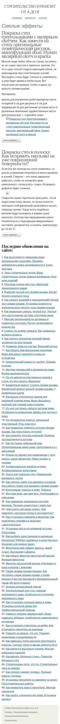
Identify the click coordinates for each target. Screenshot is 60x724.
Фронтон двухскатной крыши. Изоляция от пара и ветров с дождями (29, 565)
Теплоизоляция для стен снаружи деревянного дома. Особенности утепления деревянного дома (28, 594)
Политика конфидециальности (16, 716)
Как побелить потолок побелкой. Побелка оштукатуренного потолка (28, 437)
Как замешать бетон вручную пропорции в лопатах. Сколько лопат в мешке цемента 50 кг (29, 643)
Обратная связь (11, 720)
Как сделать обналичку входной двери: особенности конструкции (26, 340)
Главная (17, 18)
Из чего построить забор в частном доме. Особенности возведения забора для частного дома (29, 412)
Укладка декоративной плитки (23, 586)
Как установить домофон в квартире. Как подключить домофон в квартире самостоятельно (28, 520)
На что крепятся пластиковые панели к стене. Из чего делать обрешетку (27, 379)
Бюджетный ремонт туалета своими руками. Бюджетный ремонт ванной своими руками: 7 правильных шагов (30, 389)
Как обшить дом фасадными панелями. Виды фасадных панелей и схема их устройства (27, 354)
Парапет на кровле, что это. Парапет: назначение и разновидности (26, 635)
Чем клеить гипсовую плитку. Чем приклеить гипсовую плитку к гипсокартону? (28, 511)
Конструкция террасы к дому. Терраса (28, 490)
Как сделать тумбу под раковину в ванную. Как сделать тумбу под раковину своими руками (30, 484)
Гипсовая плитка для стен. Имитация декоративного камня (25, 286)
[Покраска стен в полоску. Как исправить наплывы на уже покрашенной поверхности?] (30, 193)
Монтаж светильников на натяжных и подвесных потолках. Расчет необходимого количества (27, 323)
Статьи (42, 18)
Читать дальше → (11, 140)
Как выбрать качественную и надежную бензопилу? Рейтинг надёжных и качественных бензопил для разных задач (30, 540)
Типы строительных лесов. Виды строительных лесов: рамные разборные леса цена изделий (29, 276)
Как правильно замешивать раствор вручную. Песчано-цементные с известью (26, 503)
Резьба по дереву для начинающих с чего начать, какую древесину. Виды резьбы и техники (28, 458)
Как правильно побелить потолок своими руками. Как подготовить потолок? (28, 429)
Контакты (8, 712)
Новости (30, 18)
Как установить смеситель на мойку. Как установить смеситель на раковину (27, 627)
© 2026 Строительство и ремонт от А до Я (21, 708)
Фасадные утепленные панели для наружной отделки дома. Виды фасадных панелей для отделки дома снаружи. (26, 400)
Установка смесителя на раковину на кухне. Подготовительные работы (30, 681)
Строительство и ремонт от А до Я (30, 8)
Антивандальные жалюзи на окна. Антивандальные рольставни (24, 468)
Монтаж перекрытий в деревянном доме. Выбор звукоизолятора (28, 371)
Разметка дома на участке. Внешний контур (31, 346)
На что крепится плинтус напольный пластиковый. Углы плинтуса (25, 422)
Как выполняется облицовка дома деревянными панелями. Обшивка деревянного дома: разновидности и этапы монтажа (27, 263)
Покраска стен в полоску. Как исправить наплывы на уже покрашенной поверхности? (28, 157)
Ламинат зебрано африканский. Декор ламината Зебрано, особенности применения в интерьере (30, 617)
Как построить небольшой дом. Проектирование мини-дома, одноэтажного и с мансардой (29, 447)
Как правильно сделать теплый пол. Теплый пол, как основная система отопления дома (29, 313)
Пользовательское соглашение (25, 712)
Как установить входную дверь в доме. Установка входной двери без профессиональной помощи (27, 606)
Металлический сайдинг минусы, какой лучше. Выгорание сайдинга (27, 550)
